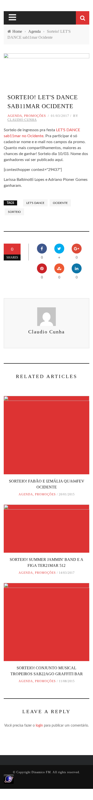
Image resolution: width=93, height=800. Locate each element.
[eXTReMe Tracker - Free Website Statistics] (9, 778)
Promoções (35, 116)
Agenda (14, 116)
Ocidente (60, 202)
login (39, 725)
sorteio (14, 211)
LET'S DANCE (35, 202)
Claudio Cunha (22, 120)
